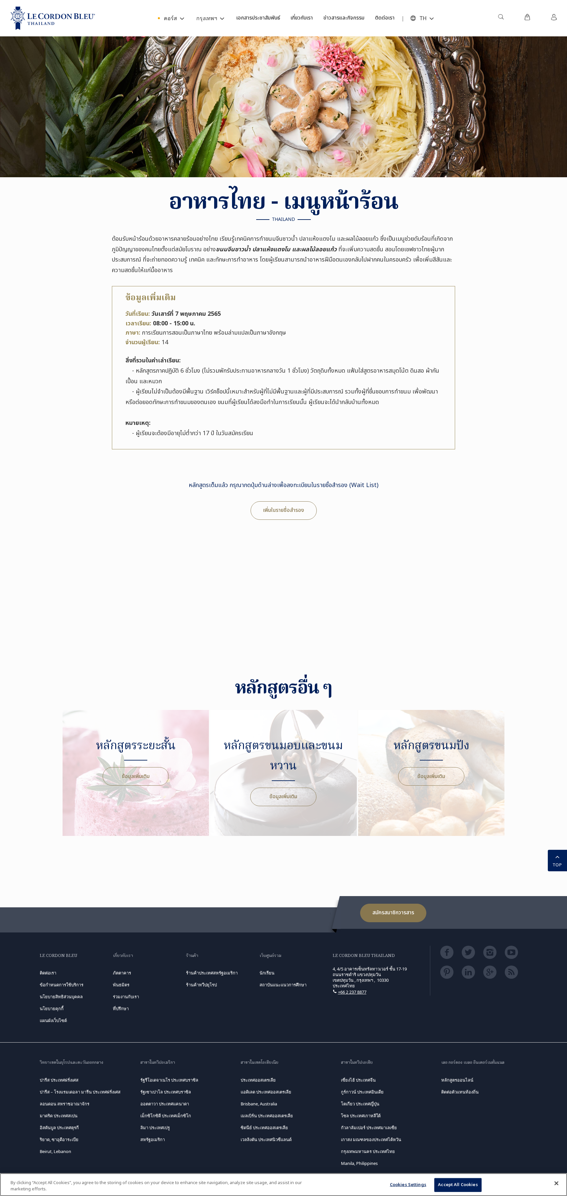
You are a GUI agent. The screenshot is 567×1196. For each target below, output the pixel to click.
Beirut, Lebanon (55, 1151)
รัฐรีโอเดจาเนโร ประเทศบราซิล (169, 1080)
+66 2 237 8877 (352, 992)
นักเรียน (267, 973)
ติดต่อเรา (48, 973)
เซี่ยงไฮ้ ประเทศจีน (358, 1080)
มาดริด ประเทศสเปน (58, 1116)
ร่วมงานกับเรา (126, 997)
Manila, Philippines (359, 1163)
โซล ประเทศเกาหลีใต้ (361, 1116)
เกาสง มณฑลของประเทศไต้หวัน (371, 1139)
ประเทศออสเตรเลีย (258, 1080)
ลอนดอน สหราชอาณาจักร (64, 1104)
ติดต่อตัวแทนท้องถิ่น (460, 1092)
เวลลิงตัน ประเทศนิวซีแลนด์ (266, 1139)
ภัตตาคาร (122, 973)
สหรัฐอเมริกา (152, 1139)
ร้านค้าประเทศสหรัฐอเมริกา (212, 973)
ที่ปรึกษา (121, 1008)
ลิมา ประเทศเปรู (155, 1128)
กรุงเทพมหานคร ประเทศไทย (368, 1151)
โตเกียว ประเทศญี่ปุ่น (360, 1104)
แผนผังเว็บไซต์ (53, 1020)
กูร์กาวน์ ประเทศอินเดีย (362, 1092)
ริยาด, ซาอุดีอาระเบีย (59, 1139)
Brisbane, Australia (259, 1104)
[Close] (556, 1183)
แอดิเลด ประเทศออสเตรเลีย (266, 1092)
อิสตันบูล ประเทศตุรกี (59, 1128)
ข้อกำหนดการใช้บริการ (61, 985)
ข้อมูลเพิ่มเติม (136, 776)
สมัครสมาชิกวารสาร (393, 913)
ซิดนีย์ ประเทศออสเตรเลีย (264, 1128)
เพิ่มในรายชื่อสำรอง (283, 510)
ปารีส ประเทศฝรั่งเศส (59, 1080)
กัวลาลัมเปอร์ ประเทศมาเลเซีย (369, 1128)
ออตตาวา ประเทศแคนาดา (164, 1104)
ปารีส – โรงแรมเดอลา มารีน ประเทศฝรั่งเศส (80, 1092)
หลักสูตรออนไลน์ (457, 1080)
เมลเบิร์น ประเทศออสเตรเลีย (267, 1116)
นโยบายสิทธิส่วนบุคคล (61, 997)
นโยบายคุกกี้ (52, 1008)
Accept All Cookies (458, 1184)
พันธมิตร (121, 985)
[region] (283, 1184)
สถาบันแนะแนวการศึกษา (283, 985)
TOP (557, 865)
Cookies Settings (408, 1184)
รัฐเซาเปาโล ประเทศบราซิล (165, 1092)
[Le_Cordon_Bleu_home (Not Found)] (53, 18)
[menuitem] (501, 18)
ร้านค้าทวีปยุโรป (201, 985)
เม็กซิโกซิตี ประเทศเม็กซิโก (165, 1116)
